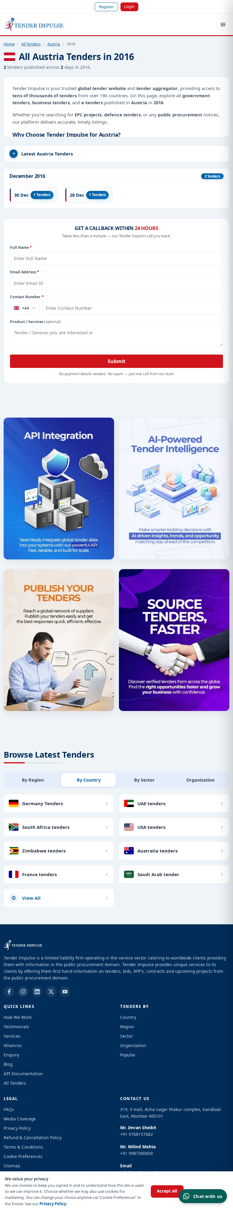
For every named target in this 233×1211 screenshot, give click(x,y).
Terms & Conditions (23, 1147)
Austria (53, 44)
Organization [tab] (200, 780)
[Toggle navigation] (223, 24)
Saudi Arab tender (158, 874)
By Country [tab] (89, 780)
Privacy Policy (52, 1203)
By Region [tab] (33, 780)
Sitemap (12, 1166)
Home (9, 44)
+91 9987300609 (136, 1153)
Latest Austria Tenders (47, 154)
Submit (116, 361)
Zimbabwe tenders (44, 851)
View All (31, 898)
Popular (128, 1055)
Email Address (24, 272)
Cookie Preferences (23, 1156)
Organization (133, 1045)
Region (127, 1026)
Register (106, 6)
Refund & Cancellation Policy (33, 1137)
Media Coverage (20, 1119)
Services (12, 1036)
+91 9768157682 (136, 1134)
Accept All (167, 1191)
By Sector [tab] (144, 780)
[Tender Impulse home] (34, 24)
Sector (126, 1036)
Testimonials (16, 1026)
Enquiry (11, 1055)
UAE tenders (151, 803)
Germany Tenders (42, 803)
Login (129, 6)
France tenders (39, 874)
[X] (51, 991)
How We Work (18, 1017)
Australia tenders (157, 851)
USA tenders (151, 827)
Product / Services (35, 321)
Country (128, 1017)
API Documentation (23, 1073)
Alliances (13, 1045)
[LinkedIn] (37, 991)
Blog (8, 1064)
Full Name (21, 247)
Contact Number (27, 296)
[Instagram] (23, 991)
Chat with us (207, 1196)
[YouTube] (64, 991)
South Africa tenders (45, 827)
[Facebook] (9, 991)
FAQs (9, 1109)
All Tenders (31, 44)
